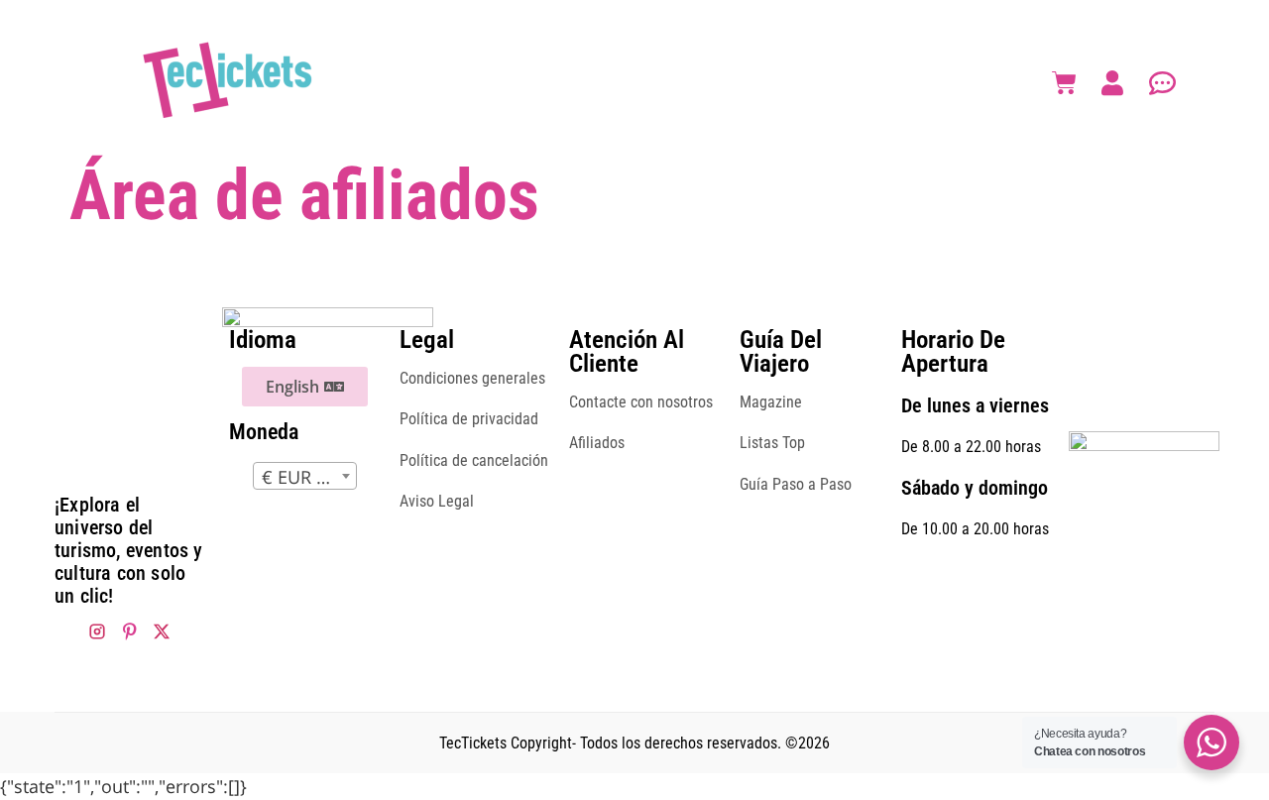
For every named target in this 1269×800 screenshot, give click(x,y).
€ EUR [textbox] (289, 477)
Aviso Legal (437, 501)
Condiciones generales (472, 378)
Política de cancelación (474, 460)
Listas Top (772, 442)
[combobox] (305, 476)
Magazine (771, 402)
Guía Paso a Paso (796, 484)
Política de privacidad (469, 418)
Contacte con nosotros (641, 402)
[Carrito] (1064, 82)
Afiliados (597, 442)
